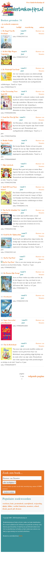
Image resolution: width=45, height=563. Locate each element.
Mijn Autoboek (8, 165)
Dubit (20, 536)
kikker (10, 506)
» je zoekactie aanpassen (9, 24)
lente (12, 503)
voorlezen (6, 503)
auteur (41, 27)
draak (5, 509)
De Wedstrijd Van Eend (11, 69)
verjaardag (38, 503)
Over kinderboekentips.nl (35, 2)
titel (2, 27)
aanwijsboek (28, 503)
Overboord (7, 296)
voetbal (15, 506)
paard (10, 509)
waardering (29, 27)
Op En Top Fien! (9, 258)
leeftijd (18, 27)
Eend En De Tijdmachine (12, 234)
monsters (30, 506)
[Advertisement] (14, 396)
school (36, 506)
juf (14, 509)
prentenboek (19, 503)
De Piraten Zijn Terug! (11, 273)
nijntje (5, 506)
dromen (18, 509)
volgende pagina (36, 376)
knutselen (22, 506)
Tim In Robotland (9, 344)
